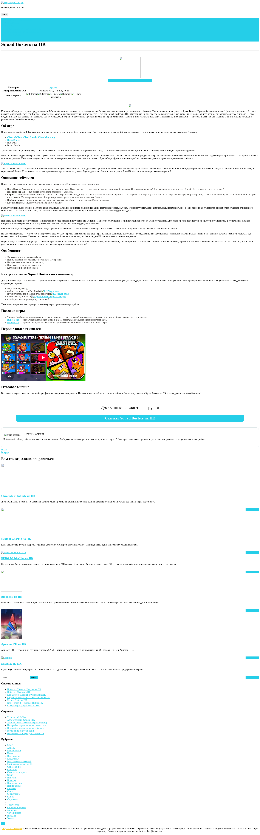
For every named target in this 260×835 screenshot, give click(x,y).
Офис (10, 775)
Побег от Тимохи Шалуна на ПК (24, 689)
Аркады (53, 87)
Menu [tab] (5, 14)
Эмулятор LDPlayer (12, 828)
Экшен (10, 818)
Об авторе (14, 34)
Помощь (13, 22)
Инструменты (14, 756)
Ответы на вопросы (17, 772)
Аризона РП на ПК (13, 644)
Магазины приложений (19, 761)
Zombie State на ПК (17, 700)
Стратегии (12, 799)
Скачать (130, 80)
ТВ (8, 802)
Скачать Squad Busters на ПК (130, 418)
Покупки (12, 777)
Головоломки (14, 750)
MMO (10, 745)
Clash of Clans (14, 137)
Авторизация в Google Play (21, 720)
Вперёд (5, 452)
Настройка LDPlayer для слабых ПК (25, 733)
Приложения (13, 785)
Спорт (10, 796)
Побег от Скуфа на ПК (19, 692)
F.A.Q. (10, 25)
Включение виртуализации (21, 730)
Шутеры (11, 815)
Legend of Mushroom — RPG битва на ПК (28, 697)
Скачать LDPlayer (19, 19)
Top (3, 823)
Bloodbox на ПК (11, 596)
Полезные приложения (23, 31)
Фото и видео (14, 813)
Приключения (14, 783)
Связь (10, 791)
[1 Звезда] (31, 94)
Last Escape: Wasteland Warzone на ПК (26, 694)
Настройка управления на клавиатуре (26, 725)
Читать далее (252, 509)
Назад (4, 449)
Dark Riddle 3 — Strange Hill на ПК (25, 703)
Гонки (10, 753)
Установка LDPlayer (17, 717)
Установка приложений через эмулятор (27, 722)
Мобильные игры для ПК (24, 28)
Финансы (12, 810)
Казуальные (13, 758)
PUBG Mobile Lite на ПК (17, 558)
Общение (12, 769)
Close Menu (7, 40)
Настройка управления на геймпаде (25, 728)
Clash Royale (30, 137)
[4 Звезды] (66, 94)
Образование (14, 767)
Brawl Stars (13, 140)
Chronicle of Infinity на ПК (18, 496)
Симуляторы (13, 794)
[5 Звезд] (76, 94)
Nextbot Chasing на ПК (16, 538)
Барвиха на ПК (11, 663)
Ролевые (11, 788)
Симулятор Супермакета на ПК (23, 705)
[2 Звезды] (43, 94)
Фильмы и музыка (16, 807)
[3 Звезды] (54, 94)
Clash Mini (43, 137)
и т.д (52, 137)
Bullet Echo (13, 320)
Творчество (13, 804)
